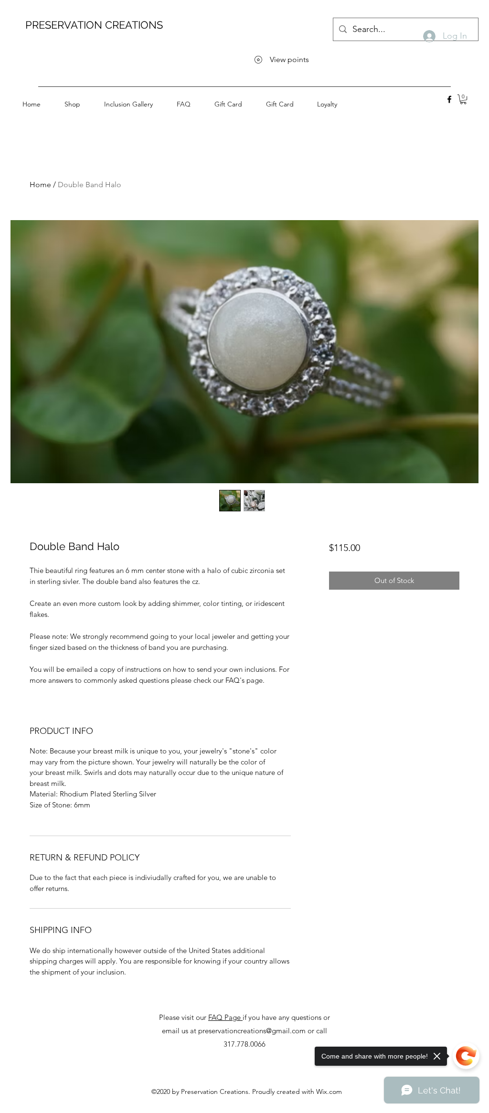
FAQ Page (225, 1017)
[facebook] (449, 99)
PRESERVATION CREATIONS (94, 25)
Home (40, 184)
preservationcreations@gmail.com (252, 1030)
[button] (463, 99)
